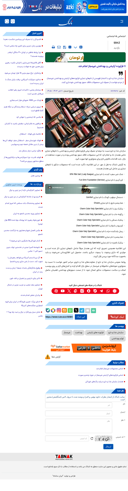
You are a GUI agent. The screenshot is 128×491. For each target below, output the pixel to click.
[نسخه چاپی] (93, 310)
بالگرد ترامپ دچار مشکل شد (30, 151)
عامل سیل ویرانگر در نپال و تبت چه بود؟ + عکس (24, 314)
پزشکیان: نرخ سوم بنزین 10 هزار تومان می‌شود (22, 73)
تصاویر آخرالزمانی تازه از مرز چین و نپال (24, 190)
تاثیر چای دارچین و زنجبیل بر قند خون (25, 278)
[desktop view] (13, 21)
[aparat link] (56, 291)
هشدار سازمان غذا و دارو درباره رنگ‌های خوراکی (104, 381)
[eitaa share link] (64, 310)
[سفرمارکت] (85, 348)
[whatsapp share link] (70, 310)
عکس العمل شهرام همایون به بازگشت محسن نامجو (23, 232)
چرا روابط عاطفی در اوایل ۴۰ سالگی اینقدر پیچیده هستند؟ (26, 54)
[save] (64, 47)
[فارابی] (85, 57)
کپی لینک (81, 317)
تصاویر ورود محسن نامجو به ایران (26, 213)
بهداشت (78, 332)
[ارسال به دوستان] (87, 310)
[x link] (69, 291)
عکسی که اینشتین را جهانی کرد (28, 117)
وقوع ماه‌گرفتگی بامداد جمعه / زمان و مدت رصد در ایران (24, 270)
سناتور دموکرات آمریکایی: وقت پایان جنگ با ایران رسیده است (24, 81)
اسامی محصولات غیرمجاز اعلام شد (109, 368)
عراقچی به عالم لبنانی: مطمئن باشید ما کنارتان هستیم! (24, 125)
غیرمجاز (67, 332)
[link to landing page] (65, 21)
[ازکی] (95, 6)
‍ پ (75, 47)
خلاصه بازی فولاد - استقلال (30, 134)
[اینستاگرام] (58, 309)
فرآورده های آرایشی (95, 332)
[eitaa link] (76, 291)
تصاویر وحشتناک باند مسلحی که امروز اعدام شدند (24, 205)
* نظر (123, 420)
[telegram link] (102, 291)
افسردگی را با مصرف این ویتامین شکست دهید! (22, 39)
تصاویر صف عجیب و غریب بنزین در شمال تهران (25, 287)
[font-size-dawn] (70, 47)
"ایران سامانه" (57, 476)
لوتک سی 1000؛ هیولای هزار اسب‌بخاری (25, 100)
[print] (53, 47)
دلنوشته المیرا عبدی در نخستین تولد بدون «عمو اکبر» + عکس (24, 249)
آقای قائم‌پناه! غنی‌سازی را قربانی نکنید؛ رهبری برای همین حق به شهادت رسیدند (24, 64)
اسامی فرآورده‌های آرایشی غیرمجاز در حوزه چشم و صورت (100, 375)
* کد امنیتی (120, 437)
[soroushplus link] (88, 291)
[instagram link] (82, 291)
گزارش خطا (56, 357)
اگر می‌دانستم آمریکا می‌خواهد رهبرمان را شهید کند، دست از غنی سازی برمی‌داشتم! (25, 259)
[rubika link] (114, 291)
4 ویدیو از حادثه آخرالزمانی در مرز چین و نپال (22, 196)
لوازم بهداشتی (118, 338)
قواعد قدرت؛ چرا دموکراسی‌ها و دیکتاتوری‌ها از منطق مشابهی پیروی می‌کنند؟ (24, 159)
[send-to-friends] (59, 47)
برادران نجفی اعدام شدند (30, 295)
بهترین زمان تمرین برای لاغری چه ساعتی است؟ (22, 46)
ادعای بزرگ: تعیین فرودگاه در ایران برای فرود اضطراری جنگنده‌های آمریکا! (24, 303)
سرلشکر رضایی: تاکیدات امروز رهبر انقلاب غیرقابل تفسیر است (26, 92)
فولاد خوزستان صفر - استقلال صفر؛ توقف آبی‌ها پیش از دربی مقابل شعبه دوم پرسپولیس (23, 142)
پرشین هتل (35, 175)
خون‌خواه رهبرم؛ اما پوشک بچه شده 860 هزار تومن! (23, 222)
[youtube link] (62, 291)
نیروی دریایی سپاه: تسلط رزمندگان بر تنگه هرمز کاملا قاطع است (24, 108)
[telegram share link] (81, 310)
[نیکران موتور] (85, 189)
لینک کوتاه (118, 316)
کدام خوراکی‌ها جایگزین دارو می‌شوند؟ (25, 240)
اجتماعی (122, 36)
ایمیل (122, 412)
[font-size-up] (81, 47)
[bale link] (95, 291)
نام (124, 404)
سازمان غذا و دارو (116, 332)
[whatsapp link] (108, 291)
